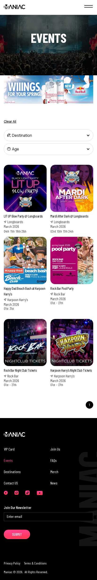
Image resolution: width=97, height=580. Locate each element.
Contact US (11, 483)
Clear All (10, 121)
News (53, 483)
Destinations (12, 471)
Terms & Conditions (35, 563)
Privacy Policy (12, 563)
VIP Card (9, 449)
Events (8, 460)
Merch (54, 471)
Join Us (55, 449)
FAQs (53, 460)
